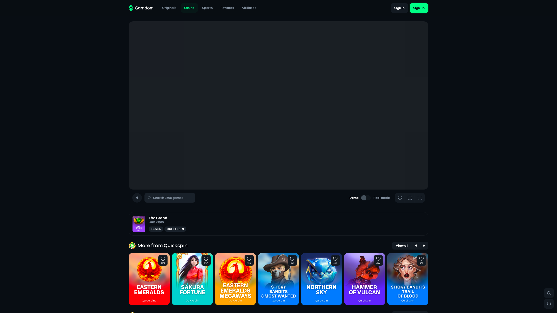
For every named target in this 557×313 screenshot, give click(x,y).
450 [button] (249, 263)
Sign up (419, 8)
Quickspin (156, 222)
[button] (163, 259)
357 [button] (292, 263)
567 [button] (206, 263)
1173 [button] (163, 263)
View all (402, 246)
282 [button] (378, 263)
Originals (169, 8)
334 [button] (335, 263)
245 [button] (421, 263)
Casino (189, 8)
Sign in (399, 8)
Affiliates (249, 8)
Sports (207, 8)
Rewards (227, 8)
